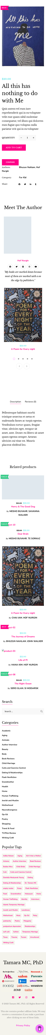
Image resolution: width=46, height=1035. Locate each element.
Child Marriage (8, 763)
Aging (4, 735)
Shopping (6, 823)
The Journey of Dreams (23, 636)
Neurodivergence (9, 809)
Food (5, 894)
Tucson (23, 937)
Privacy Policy (23, 1025)
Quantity (8, 137)
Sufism (16, 932)
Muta (18, 915)
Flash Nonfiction (9, 777)
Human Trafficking (10, 796)
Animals (5, 740)
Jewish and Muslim (10, 800)
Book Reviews (8, 758)
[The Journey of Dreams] (23, 628)
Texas (5, 937)
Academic (6, 730)
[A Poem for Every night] (23, 315)
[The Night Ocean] (23, 674)
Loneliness (26, 910)
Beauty (5, 749)
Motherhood (7, 805)
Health (5, 786)
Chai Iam (17, 617)
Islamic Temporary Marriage (13, 904)
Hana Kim (17, 664)
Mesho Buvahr (18, 511)
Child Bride (20, 866)
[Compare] (30, 147)
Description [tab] (15, 401)
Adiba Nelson (8, 856)
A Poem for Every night (23, 349)
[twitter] (20, 997)
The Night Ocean (23, 683)
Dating (30, 877)
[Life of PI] (23, 651)
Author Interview (9, 744)
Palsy (35, 915)
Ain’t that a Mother (33, 856)
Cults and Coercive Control (14, 768)
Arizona (6, 861)
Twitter (16, 266)
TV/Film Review (9, 833)
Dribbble (29, 266)
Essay (19, 888)
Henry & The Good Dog (23, 506)
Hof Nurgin (23, 260)
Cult (5, 872)
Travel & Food (8, 828)
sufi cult (6, 932)
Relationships (30, 926)
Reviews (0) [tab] (30, 401)
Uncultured (34, 937)
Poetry (5, 819)
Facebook (10, 266)
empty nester (8, 888)
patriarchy (7, 921)
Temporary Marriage (30, 932)
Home (4, 791)
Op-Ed (5, 814)
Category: (7, 177)
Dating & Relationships (12, 772)
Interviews (35, 899)
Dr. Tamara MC (30, 883)
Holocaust (29, 894)
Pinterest (23, 266)
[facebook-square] (13, 997)
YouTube (35, 266)
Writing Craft (8, 837)
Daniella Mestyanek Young (13, 877)
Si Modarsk (31, 688)
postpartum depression (12, 926)
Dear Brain (23, 533)
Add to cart (14, 147)
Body (4, 754)
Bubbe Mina (8, 866)
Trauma (14, 937)
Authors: (6, 167)
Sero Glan (17, 688)
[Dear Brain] (23, 525)
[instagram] (26, 997)
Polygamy (27, 921)
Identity (24, 899)
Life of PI (23, 660)
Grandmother (8, 782)
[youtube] (33, 997)
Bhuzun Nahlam (27, 167)
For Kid (22, 177)
